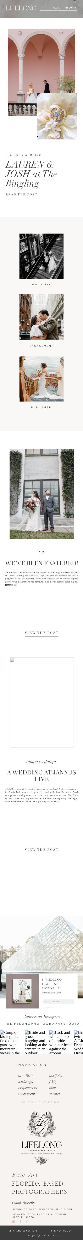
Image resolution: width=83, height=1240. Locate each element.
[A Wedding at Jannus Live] (42, 702)
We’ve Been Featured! (41, 563)
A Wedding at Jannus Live (41, 776)
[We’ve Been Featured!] (42, 494)
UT (41, 552)
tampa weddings (41, 761)
